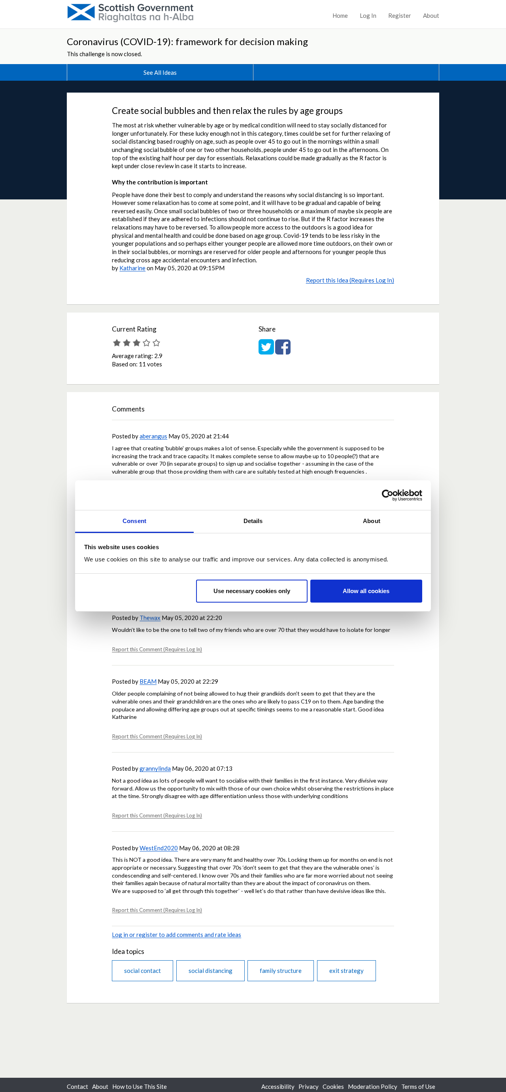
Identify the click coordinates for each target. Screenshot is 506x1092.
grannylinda (155, 768)
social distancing (210, 970)
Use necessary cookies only (251, 591)
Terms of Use (418, 1086)
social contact (142, 970)
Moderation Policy (372, 1086)
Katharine (132, 267)
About (431, 15)
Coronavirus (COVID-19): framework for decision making (187, 41)
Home (340, 15)
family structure (281, 970)
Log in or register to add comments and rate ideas (176, 934)
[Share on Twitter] (266, 351)
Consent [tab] (134, 521)
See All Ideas (160, 72)
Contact (77, 1086)
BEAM (148, 681)
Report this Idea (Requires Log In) (350, 280)
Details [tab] (253, 521)
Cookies (333, 1086)
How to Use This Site (139, 1086)
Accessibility (278, 1086)
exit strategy (346, 970)
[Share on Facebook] (283, 351)
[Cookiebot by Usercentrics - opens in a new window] (387, 495)
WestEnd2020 (159, 847)
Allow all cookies (366, 591)
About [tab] (371, 521)
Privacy (308, 1086)
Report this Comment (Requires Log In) (157, 649)
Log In (368, 15)
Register (399, 15)
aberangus (153, 436)
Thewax (150, 617)
